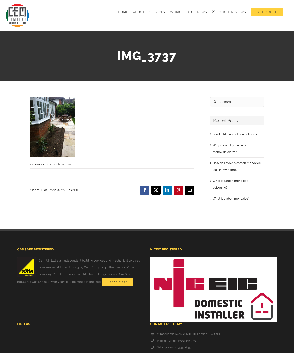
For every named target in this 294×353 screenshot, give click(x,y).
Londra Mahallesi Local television (236, 134)
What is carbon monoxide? (231, 198)
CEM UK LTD (41, 164)
